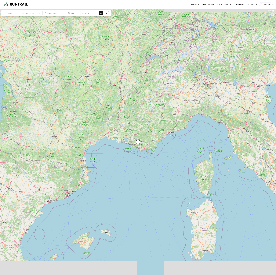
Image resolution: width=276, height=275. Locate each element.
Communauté (252, 4)
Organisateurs (240, 4)
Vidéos (219, 4)
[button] (138, 142)
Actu (231, 4)
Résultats (211, 4)
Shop (226, 4)
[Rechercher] (101, 13)
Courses (194, 4)
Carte (204, 4)
